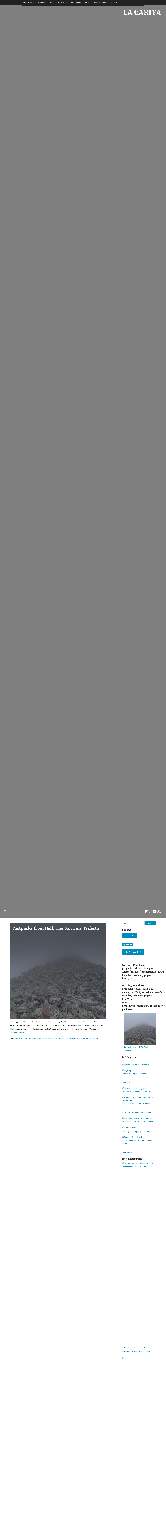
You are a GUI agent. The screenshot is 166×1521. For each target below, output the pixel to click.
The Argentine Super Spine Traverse (137, 1131)
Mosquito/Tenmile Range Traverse (136, 1112)
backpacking (25, 1038)
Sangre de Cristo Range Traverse (135, 1064)
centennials (52, 1038)
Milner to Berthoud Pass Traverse (136, 1103)
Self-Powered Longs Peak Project (136, 1091)
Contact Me (130, 935)
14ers (17, 1038)
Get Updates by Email (133, 952)
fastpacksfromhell (84, 1038)
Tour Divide (127, 1152)
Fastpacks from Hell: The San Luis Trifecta (56, 928)
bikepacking (37, 1038)
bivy (45, 1038)
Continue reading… (18, 1032)
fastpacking (71, 1038)
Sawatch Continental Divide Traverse (137, 1121)
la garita (142, 12)
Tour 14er (126, 1082)
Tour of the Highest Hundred (134, 1074)
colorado (61, 1038)
